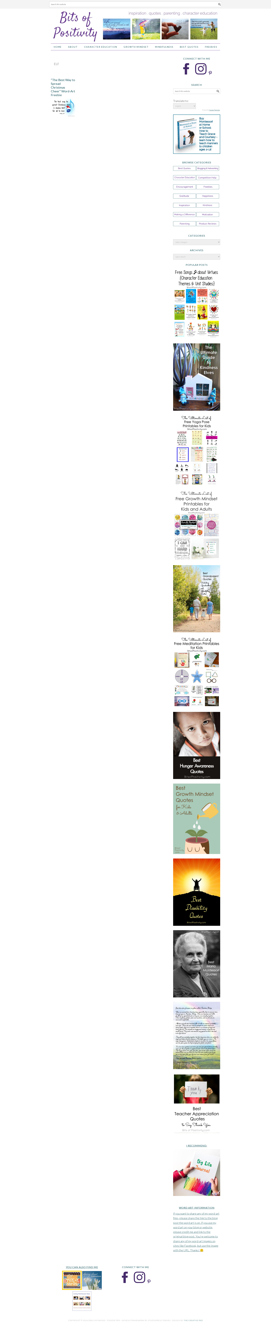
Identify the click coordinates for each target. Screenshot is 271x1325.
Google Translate (214, 110)
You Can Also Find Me (82, 1267)
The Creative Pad (193, 1320)
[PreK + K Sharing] (72, 1289)
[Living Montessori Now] (82, 1310)
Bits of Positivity (135, 24)
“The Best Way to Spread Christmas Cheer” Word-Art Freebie (63, 87)
